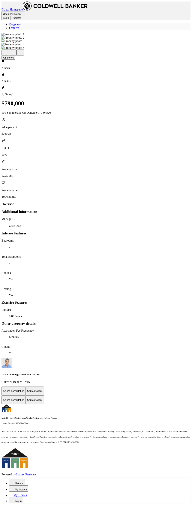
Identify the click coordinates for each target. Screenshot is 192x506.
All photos (8, 57)
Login (6, 18)
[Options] (5, 53)
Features (14, 27)
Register (16, 18)
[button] (96, 34)
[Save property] (12, 53)
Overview (15, 24)
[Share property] (20, 53)
